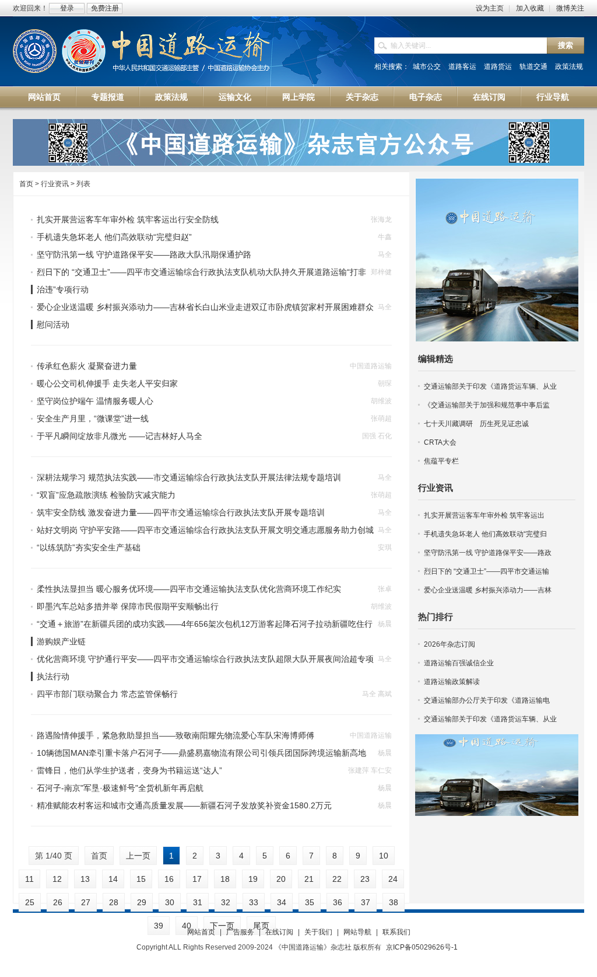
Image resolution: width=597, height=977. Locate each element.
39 (158, 925)
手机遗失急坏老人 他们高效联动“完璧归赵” (114, 237)
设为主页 (490, 8)
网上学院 (298, 97)
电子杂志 (425, 97)
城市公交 (427, 66)
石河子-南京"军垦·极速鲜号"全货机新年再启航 (120, 788)
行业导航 (552, 97)
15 (141, 879)
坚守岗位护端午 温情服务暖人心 (95, 401)
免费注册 (105, 8)
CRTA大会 (440, 442)
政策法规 (569, 66)
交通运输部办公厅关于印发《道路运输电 (487, 700)
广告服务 (240, 932)
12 (57, 879)
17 (197, 879)
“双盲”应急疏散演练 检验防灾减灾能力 (106, 495)
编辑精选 (435, 359)
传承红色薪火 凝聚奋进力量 (87, 366)
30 (169, 902)
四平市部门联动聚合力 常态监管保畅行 (107, 694)
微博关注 (570, 8)
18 (225, 879)
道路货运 (498, 66)
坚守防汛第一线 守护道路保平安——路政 (488, 553)
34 (281, 902)
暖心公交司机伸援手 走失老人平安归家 (107, 383)
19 (253, 879)
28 (113, 902)
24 (393, 879)
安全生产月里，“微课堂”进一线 (93, 418)
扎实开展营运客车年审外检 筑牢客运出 (484, 515)
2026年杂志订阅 (449, 644)
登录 (67, 8)
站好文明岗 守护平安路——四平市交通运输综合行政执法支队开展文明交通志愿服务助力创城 (205, 530)
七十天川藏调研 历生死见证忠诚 (476, 424)
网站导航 (357, 932)
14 (113, 879)
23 (365, 879)
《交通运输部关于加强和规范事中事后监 (487, 405)
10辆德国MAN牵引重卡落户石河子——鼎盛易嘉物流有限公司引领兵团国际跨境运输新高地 (201, 753)
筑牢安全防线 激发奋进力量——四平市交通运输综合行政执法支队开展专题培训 (181, 512)
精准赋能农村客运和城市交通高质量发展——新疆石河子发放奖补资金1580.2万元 (184, 805)
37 (365, 902)
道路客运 (462, 66)
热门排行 (435, 617)
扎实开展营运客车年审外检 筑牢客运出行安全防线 (128, 219)
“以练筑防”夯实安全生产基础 (89, 547)
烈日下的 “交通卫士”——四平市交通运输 (486, 571)
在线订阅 (489, 97)
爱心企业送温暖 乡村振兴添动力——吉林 (488, 590)
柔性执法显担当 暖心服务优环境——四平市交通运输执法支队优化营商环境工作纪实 (189, 589)
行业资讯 (435, 488)
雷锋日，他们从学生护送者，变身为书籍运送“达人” (129, 770)
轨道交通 (533, 66)
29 (141, 902)
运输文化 (235, 97)
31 (197, 902)
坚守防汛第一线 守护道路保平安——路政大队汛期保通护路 (144, 254)
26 (57, 902)
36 (337, 902)
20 (281, 879)
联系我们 (396, 932)
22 (337, 879)
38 (393, 902)
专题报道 (108, 97)
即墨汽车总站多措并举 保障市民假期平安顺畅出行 (128, 606)
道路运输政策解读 (452, 682)
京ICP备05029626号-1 (422, 947)
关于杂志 (362, 97)
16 (169, 879)
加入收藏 (530, 8)
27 (85, 902)
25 (29, 902)
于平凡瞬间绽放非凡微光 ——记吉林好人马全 (119, 436)
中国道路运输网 (142, 52)
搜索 (565, 45)
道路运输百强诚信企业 (459, 663)
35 (309, 902)
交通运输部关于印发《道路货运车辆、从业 (490, 386)
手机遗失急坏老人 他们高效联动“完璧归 (485, 534)
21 (309, 879)
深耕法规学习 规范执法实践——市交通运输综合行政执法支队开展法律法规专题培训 (189, 477)
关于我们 (318, 932)
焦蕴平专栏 (441, 461)
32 (225, 902)
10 (383, 855)
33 (253, 902)
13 (85, 879)
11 (29, 879)
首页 (26, 184)
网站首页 (44, 97)
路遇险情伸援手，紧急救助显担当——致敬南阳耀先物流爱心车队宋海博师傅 (175, 735)
